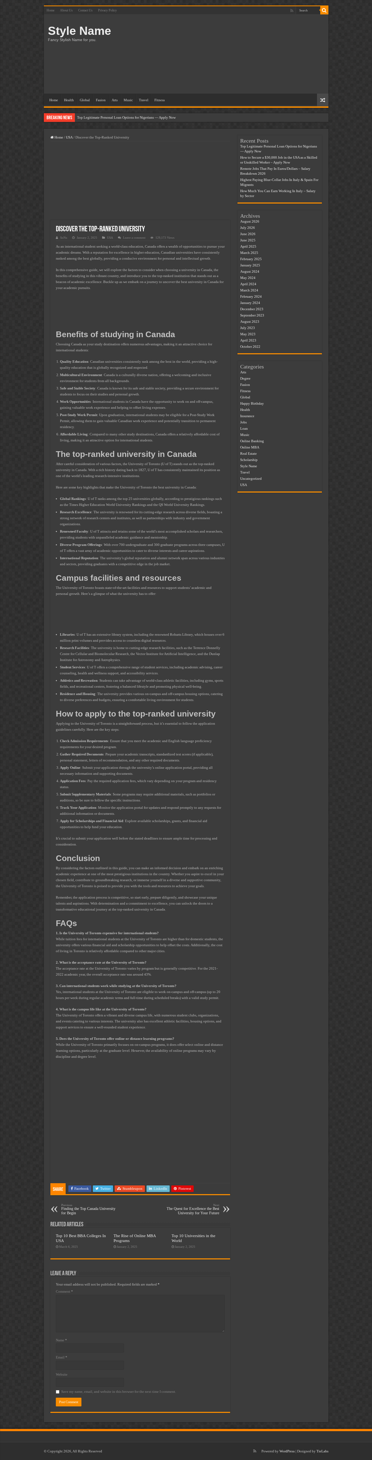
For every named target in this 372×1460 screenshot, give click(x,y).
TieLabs (322, 1451)
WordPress (287, 1451)
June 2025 (247, 240)
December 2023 (251, 309)
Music (128, 100)
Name (61, 1340)
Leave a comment (134, 237)
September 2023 (252, 315)
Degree (245, 378)
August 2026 (249, 221)
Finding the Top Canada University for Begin (88, 1209)
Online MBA (249, 447)
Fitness (159, 100)
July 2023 (247, 328)
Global (85, 100)
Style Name (79, 30)
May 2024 (247, 278)
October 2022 (250, 347)
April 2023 (248, 340)
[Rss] (292, 10)
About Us (66, 10)
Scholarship (249, 460)
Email (61, 1357)
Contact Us (85, 10)
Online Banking (252, 441)
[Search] (324, 10)
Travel (143, 100)
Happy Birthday (252, 403)
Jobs (243, 422)
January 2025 (250, 265)
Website (62, 1374)
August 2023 (249, 321)
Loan (244, 428)
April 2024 (248, 284)
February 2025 (251, 259)
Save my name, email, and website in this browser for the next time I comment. (118, 1392)
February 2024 (251, 296)
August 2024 (249, 271)
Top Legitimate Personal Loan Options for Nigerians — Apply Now (126, 117)
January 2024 (250, 303)
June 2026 (247, 234)
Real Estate (248, 453)
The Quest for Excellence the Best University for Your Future (193, 1209)
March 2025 (249, 253)
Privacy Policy (107, 10)
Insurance (247, 416)
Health (69, 100)
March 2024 (249, 290)
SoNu (63, 237)
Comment (64, 1291)
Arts (115, 100)
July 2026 (247, 228)
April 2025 (248, 246)
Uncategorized (251, 479)
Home (50, 10)
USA (69, 137)
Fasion (101, 100)
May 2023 (247, 334)
